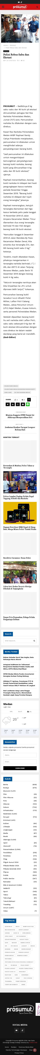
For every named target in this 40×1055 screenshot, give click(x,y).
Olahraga (6, 839)
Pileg (5, 859)
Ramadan (7, 882)
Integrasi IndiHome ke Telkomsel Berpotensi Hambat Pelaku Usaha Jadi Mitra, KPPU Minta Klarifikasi (18, 667)
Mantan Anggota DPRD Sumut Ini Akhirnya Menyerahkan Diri (20, 416)
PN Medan (14, 965)
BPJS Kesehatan (10, 929)
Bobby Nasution (28, 926)
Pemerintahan (8, 849)
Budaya (6, 788)
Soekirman (24, 974)
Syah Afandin (28, 978)
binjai (17, 926)
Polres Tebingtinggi (26, 968)
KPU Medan (14, 945)
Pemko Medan (9, 955)
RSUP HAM (8, 974)
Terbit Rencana (20, 981)
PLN (6, 965)
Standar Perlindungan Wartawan (16, 1050)
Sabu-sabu (8, 392)
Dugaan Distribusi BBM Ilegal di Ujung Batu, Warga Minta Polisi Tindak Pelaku (19, 528)
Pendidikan (7, 852)
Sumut (18, 978)
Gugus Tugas (24, 939)
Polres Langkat (10, 968)
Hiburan (6, 804)
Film (5, 794)
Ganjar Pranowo (10, 939)
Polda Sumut (25, 965)
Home (7, 1047)
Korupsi (6, 817)
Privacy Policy (19, 1053)
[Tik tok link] (21, 2)
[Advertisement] (20, 85)
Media (5, 833)
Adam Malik (8, 926)
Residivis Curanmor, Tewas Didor (17, 558)
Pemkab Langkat (23, 952)
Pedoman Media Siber (26, 1047)
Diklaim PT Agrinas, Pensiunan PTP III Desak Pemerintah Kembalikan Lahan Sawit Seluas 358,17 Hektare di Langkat (19, 683)
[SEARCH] (34, 641)
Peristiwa (6, 856)
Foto (5, 801)
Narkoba (7, 949)
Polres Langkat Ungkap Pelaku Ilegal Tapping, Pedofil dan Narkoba (18, 497)
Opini (5, 843)
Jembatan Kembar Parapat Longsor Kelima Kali (20, 428)
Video (5, 911)
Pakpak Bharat (26, 949)
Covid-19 (16, 933)
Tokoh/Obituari (9, 901)
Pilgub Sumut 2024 (10, 862)
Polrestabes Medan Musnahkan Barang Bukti (19, 389)
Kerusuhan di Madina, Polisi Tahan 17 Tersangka (18, 466)
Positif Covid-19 (10, 971)
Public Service (8, 878)
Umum (6, 908)
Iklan (30, 1050)
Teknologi (7, 898)
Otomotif (6, 846)
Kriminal (6, 51)
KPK (6, 945)
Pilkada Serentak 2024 (12, 869)
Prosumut (22, 971)
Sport (5, 891)
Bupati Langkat (24, 929)
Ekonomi (6, 791)
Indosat (14, 942)
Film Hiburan (8, 797)
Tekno (5, 895)
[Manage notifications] (35, 1050)
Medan (32, 945)
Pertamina (8, 958)
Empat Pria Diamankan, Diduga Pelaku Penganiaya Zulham (19, 618)
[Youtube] (16, 1030)
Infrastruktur (8, 810)
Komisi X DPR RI (25, 942)
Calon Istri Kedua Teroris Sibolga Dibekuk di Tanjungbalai (17, 587)
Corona (7, 933)
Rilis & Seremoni (9, 885)
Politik (5, 875)
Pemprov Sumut (22, 955)
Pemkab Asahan (10, 952)
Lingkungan (7, 830)
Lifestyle (6, 826)
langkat (24, 945)
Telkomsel (8, 981)
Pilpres (6, 872)
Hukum (6, 807)
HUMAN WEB (33, 1042)
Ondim (16, 949)
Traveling (6, 904)
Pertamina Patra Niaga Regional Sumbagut (19, 962)
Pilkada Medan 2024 (11, 865)
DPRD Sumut (9, 936)
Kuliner (6, 823)
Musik (5, 836)
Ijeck (6, 942)
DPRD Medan (26, 933)
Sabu (16, 974)
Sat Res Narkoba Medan (22, 392)
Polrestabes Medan (11, 386)
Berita (5, 784)
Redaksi (13, 1047)
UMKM (23, 984)
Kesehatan (7, 814)
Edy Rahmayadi (21, 936)
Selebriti (6, 888)
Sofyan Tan (8, 978)
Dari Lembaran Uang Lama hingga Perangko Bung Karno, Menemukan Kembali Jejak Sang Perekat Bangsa (17, 693)
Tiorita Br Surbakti (11, 984)
